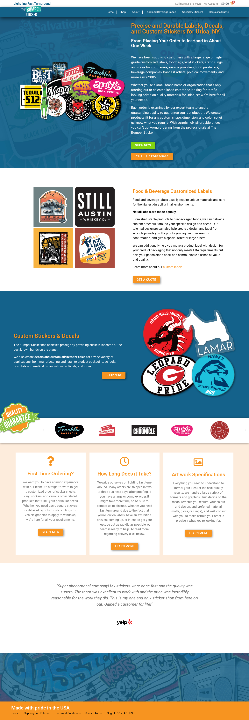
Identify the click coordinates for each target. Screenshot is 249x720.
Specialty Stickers (192, 12)
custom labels (172, 267)
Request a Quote (219, 12)
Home (110, 12)
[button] (245, 430)
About (135, 12)
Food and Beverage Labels (161, 12)
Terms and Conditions (67, 713)
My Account (211, 3)
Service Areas (93, 713)
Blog (109, 713)
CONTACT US (125, 713)
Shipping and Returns (36, 713)
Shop (123, 12)
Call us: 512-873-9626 (188, 3)
